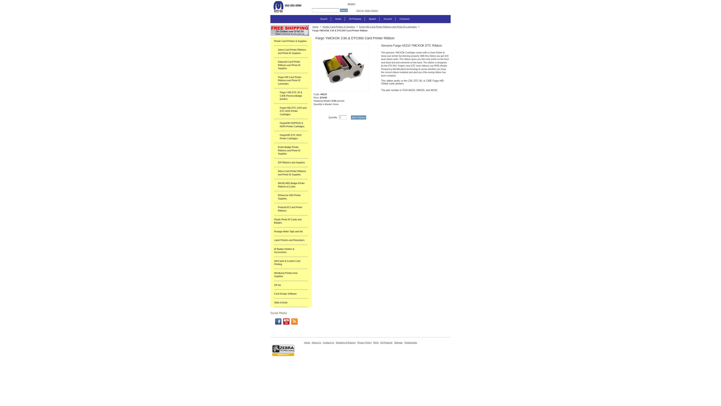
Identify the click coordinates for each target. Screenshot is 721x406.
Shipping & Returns (346, 342)
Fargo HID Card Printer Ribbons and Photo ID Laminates (289, 80)
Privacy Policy (364, 342)
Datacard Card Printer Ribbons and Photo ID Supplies (289, 65)
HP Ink (277, 285)
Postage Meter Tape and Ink (288, 231)
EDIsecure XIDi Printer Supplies (289, 197)
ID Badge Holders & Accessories (284, 251)
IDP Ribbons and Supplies (291, 162)
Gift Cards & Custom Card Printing (287, 263)
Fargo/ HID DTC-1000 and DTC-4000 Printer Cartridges (293, 111)
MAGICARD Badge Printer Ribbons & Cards (291, 185)
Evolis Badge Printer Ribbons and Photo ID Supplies (289, 150)
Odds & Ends (280, 302)
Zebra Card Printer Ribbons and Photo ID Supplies (292, 51)
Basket (351, 4)
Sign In (360, 10)
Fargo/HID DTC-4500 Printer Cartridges (291, 137)
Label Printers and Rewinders (289, 240)
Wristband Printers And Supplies (285, 275)
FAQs (376, 342)
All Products (355, 19)
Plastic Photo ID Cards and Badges (288, 221)
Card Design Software (285, 293)
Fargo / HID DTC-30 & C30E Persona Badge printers (291, 95)
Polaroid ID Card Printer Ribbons (290, 209)
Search (323, 19)
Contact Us (328, 342)
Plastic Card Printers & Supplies (290, 41)
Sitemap (398, 342)
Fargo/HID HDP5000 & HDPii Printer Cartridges (292, 125)
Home (338, 19)
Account (388, 19)
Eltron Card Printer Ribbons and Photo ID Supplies (292, 173)
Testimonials (410, 342)
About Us (316, 342)
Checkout (404, 19)
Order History (371, 10)
